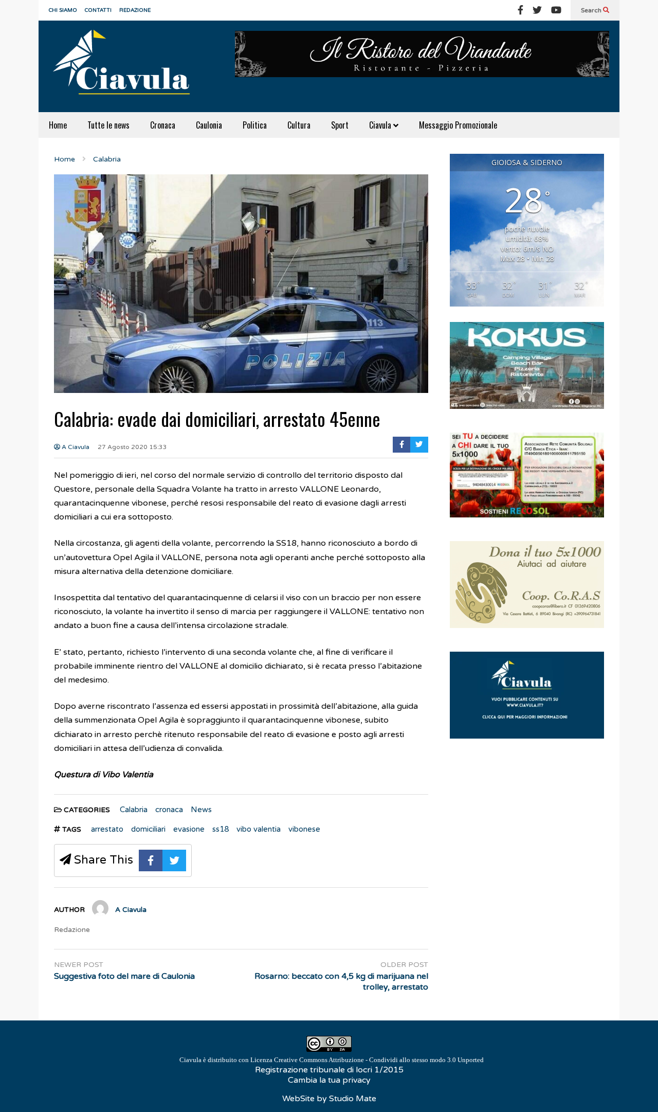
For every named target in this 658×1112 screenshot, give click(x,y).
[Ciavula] (126, 66)
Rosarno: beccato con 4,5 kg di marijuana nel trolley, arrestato (341, 981)
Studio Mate (352, 1098)
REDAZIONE (135, 10)
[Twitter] (537, 10)
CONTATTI (98, 10)
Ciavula (381, 125)
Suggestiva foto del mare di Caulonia (124, 976)
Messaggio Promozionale (458, 125)
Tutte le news (108, 125)
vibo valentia (258, 829)
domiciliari (148, 829)
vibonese (304, 829)
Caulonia (209, 125)
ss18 (220, 829)
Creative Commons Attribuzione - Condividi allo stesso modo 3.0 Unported (379, 1060)
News (201, 809)
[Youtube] (556, 10)
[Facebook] (520, 10)
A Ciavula (74, 447)
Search (592, 10)
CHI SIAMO (63, 10)
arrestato (107, 829)
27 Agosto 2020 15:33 (132, 447)
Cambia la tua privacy (329, 1080)
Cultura (298, 125)
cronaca (169, 809)
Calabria (134, 809)
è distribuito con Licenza (331, 1060)
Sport (340, 125)
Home (58, 125)
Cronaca (162, 125)
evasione (189, 829)
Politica (255, 125)
